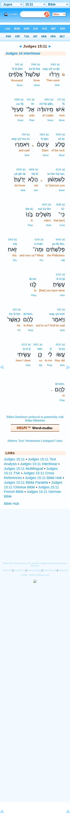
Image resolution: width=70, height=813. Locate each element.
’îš (63, 103)
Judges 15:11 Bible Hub (43, 478)
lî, (51, 348)
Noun (37, 85)
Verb (57, 85)
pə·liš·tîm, (58, 243)
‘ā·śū (62, 348)
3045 (19, 169)
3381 (53, 64)
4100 (37, 239)
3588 (58, 204)
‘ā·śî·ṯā (60, 278)
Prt (19, 330)
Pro (41, 260)
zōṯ (15, 243)
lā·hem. (60, 383)
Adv (36, 190)
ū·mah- (38, 243)
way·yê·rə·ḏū (51, 68)
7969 (33, 64)
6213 (58, 274)
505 (17, 64)
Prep (31, 120)
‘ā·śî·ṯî (27, 348)
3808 (31, 169)
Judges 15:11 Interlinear (38, 464)
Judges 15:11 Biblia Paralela (26, 482)
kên (40, 348)
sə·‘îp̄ (19, 103)
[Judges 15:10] (5, 376)
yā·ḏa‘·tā (19, 173)
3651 (36, 344)
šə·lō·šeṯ (34, 68)
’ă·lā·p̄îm (17, 68)
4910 (44, 204)
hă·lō (35, 173)
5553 (58, 134)
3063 (47, 99)
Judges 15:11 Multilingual (23, 469)
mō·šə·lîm (44, 208)
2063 (10, 239)
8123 (58, 169)
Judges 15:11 (14, 459)
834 (15, 309)
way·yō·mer (57, 313)
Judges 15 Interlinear (22, 53)
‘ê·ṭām (45, 138)
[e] (58, 64)
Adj (63, 260)
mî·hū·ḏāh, (46, 103)
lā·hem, (28, 313)
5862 (42, 134)
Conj (62, 225)
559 (24, 134)
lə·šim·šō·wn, (56, 173)
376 (59, 99)
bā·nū (29, 208)
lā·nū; (32, 278)
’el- (32, 103)
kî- (63, 208)
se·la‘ (61, 138)
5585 (17, 99)
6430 (58, 239)
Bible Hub (11, 504)
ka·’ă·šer (14, 313)
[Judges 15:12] (65, 376)
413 (29, 99)
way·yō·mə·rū (20, 138)
